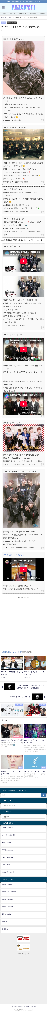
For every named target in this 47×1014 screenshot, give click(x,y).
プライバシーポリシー (18, 1006)
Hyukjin (42, 13)
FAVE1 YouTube (7, 857)
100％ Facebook (7, 906)
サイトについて (31, 1006)
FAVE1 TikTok (6, 865)
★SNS (3, 22)
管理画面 (5, 929)
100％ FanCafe (7, 884)
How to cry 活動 (11, 22)
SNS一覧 (12, 13)
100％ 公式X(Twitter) (9, 891)
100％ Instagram (8, 899)
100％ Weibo (6, 914)
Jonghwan (33, 13)
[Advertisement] (23, 622)
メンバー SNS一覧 (8, 835)
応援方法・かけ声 (8, 872)
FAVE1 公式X (6, 842)
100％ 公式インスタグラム (13, 555)
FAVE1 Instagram (8, 850)
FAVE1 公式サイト (8, 827)
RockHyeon (22, 13)
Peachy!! (5, 921)
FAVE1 (4, 13)
